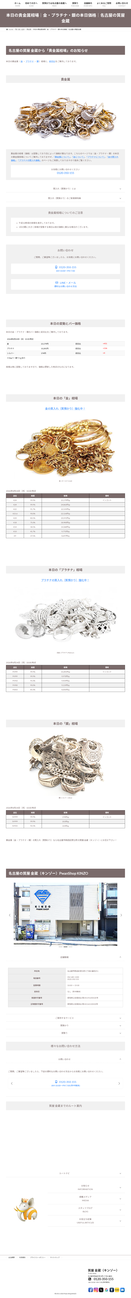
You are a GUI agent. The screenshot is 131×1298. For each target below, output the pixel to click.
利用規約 (22, 1257)
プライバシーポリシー (38, 1257)
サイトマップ (54, 1257)
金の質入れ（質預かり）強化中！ (64, 408)
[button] (65, 188)
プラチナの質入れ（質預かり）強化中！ (64, 580)
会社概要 (11, 1257)
